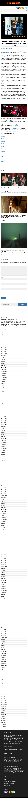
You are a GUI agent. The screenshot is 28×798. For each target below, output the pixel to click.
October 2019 (3, 493)
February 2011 (4, 675)
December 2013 (4, 631)
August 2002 (3, 726)
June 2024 (3, 383)
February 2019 (4, 509)
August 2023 (3, 403)
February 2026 (4, 343)
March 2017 (3, 554)
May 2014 (3, 621)
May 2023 (3, 408)
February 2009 (4, 690)
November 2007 (4, 704)
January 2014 (3, 629)
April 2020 (3, 481)
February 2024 (4, 391)
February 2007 (4, 714)
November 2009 (4, 686)
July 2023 (3, 404)
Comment (3, 264)
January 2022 (3, 440)
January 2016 (3, 582)
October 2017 (3, 541)
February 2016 (4, 580)
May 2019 (3, 503)
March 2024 (3, 389)
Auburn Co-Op (14, 124)
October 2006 (3, 716)
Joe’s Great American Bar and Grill (18, 129)
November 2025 (4, 349)
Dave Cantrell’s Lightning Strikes (9, 781)
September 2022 (4, 424)
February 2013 (4, 651)
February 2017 (4, 556)
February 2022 (4, 438)
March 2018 (3, 531)
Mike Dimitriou (9, 48)
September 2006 (4, 718)
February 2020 (4, 485)
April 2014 (3, 623)
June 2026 (3, 335)
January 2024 (3, 393)
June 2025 (3, 359)
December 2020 (4, 466)
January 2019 (3, 511)
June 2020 (3, 477)
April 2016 (3, 576)
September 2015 (4, 590)
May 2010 (3, 682)
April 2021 (3, 458)
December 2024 (4, 371)
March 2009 (3, 688)
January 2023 (3, 416)
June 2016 (3, 572)
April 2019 (3, 505)
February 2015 (4, 604)
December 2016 (4, 560)
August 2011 (3, 667)
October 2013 (3, 635)
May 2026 (3, 337)
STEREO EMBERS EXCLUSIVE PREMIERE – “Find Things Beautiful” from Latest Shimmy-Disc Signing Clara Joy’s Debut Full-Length (13, 216)
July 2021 (3, 452)
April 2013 (3, 647)
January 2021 (3, 464)
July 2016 (3, 570)
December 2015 (4, 584)
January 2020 (3, 487)
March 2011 (3, 673)
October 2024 (3, 375)
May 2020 (3, 479)
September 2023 (4, 401)
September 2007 (4, 708)
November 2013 (4, 633)
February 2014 (4, 627)
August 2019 (3, 497)
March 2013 (3, 649)
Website (3, 136)
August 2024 (3, 379)
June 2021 (3, 454)
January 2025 (3, 369)
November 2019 (4, 491)
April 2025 (3, 363)
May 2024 (3, 385)
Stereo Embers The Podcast (9, 783)
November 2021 (4, 444)
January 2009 (3, 692)
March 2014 (3, 625)
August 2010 (3, 679)
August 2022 (3, 426)
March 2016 (3, 578)
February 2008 (4, 700)
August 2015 (3, 592)
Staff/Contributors (7, 785)
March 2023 (3, 412)
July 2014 (3, 617)
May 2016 (3, 574)
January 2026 (3, 345)
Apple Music (4, 159)
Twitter (2, 146)
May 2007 (3, 712)
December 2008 (4, 694)
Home (5, 779)
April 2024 (3, 387)
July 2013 (3, 641)
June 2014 (3, 619)
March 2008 (3, 698)
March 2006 (3, 722)
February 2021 (4, 462)
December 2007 (4, 702)
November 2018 (4, 515)
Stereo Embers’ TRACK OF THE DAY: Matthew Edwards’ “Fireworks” (13, 250)
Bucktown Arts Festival (16, 126)
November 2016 (4, 562)
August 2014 (3, 615)
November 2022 (4, 420)
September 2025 (4, 353)
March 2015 (3, 602)
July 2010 (3, 680)
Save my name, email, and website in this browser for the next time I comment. (13, 294)
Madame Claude (16, 131)
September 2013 (4, 637)
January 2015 (3, 606)
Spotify (2, 156)
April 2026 (3, 339)
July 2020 (3, 475)
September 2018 (4, 519)
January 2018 (3, 535)
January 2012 (3, 661)
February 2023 (4, 414)
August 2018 (3, 521)
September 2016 (4, 566)
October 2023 (3, 399)
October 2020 (3, 470)
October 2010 (3, 677)
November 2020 (4, 468)
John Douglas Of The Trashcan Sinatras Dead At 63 (10, 319)
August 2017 (3, 544)
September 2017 (4, 542)
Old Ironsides (15, 125)
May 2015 (3, 598)
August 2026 (3, 331)
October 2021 (3, 446)
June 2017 (3, 548)
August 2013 (3, 639)
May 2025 (3, 361)
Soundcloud (3, 148)
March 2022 (3, 436)
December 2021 (4, 442)
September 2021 (4, 448)
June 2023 (3, 406)
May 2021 (3, 456)
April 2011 (3, 671)
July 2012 (3, 657)
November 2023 (4, 397)
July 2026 (3, 334)
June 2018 (3, 525)
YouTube (3, 151)
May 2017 (3, 550)
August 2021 (3, 450)
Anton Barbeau (4, 52)
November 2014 (4, 610)
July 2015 (3, 594)
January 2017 (3, 558)
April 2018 (3, 529)
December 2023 (4, 395)
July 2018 (3, 523)
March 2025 (3, 365)
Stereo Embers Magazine (7, 10)
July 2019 (3, 499)
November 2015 (4, 586)
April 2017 (3, 552)
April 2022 (3, 434)
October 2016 (3, 564)
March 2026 (3, 341)
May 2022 (3, 432)
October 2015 (3, 588)
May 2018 (3, 527)
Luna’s (14, 128)
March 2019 (3, 507)
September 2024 (4, 377)
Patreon (3, 141)
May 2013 (3, 645)
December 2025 (4, 347)
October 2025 (3, 351)
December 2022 (4, 418)
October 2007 (3, 706)
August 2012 (3, 655)
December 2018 (4, 513)
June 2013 (3, 643)
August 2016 (3, 568)
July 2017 (3, 546)
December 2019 (4, 489)
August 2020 (3, 473)
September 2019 (4, 495)
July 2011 (3, 669)
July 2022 (3, 428)
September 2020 (4, 472)
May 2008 (3, 696)
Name (2, 277)
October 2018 (3, 517)
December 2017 (4, 537)
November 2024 (4, 373)
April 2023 (3, 410)
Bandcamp (3, 138)
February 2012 (4, 659)
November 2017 (4, 539)
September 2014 (4, 613)
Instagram (3, 153)
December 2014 (4, 608)
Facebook (3, 143)
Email (2, 282)
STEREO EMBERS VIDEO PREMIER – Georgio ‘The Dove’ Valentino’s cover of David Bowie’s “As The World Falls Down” (13, 760)
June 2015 (3, 596)
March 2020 (3, 483)
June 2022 (3, 430)
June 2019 (3, 501)
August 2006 (3, 720)
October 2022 (3, 422)
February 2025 (4, 367)
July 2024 (3, 381)
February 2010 (4, 684)
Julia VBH (22, 77)
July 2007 (3, 710)
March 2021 (3, 460)
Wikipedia (3, 161)
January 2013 (3, 653)
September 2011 (4, 665)
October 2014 (3, 611)
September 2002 (4, 724)
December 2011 (4, 663)
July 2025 (3, 357)
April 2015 (3, 600)
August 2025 (3, 355)
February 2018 (4, 533)
